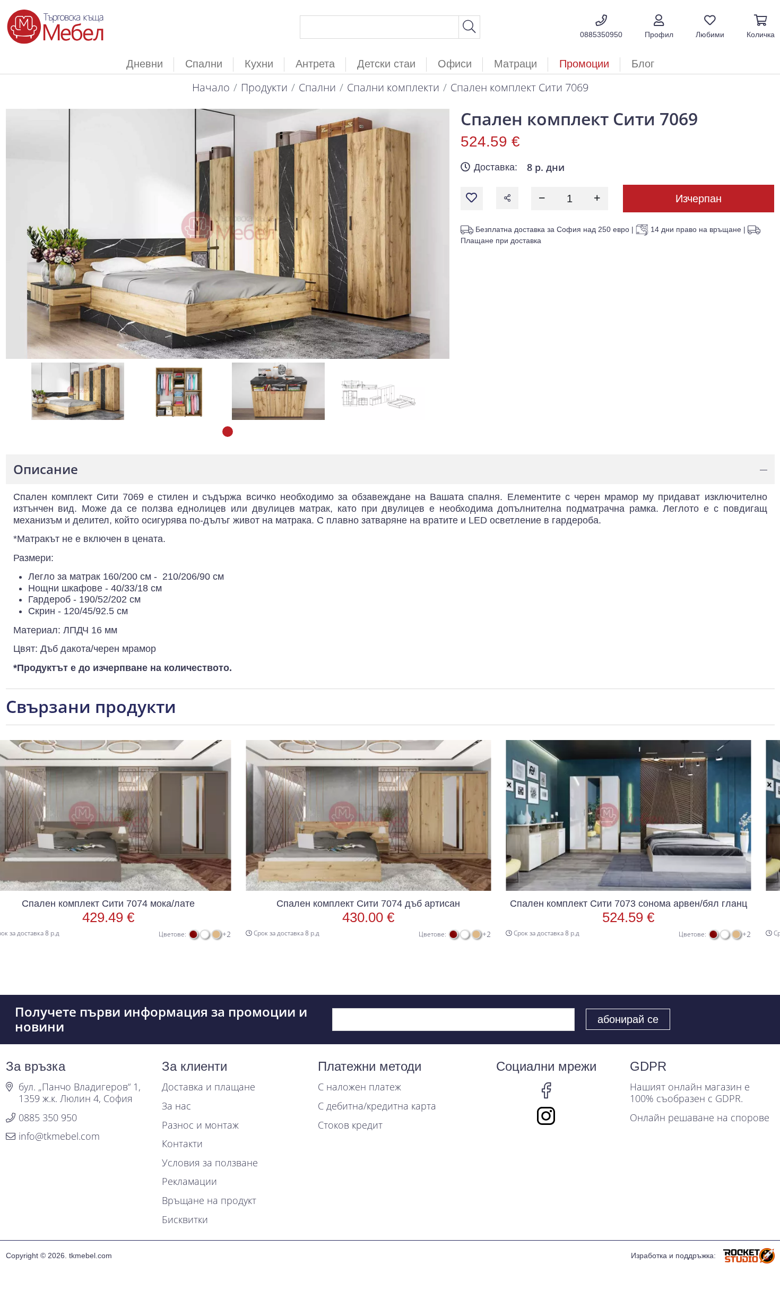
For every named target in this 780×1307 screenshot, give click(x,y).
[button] (659, 27)
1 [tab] (227, 431)
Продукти (264, 87)
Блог (642, 64)
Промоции (584, 64)
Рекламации (189, 1182)
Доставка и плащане (208, 1087)
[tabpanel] (77, 391)
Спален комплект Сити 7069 (519, 87)
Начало (211, 87)
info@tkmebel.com (59, 1136)
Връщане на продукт (209, 1201)
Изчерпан (698, 198)
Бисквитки (185, 1220)
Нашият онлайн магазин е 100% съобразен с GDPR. (690, 1092)
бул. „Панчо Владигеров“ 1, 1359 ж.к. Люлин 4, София (80, 1092)
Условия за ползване (210, 1163)
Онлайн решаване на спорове (699, 1118)
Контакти (182, 1144)
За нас (176, 1106)
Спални (317, 87)
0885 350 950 (48, 1118)
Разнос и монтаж (200, 1125)
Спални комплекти (393, 87)
